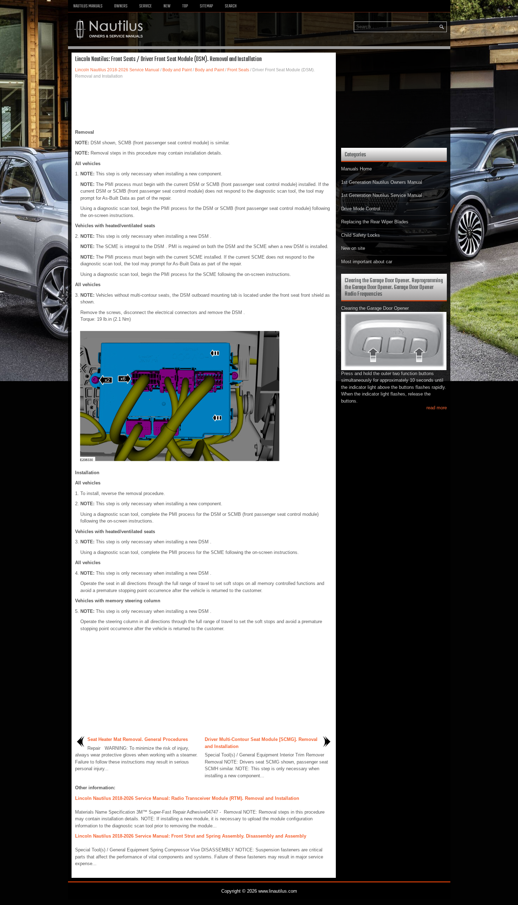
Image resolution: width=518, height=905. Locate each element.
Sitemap (206, 6)
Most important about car (366, 261)
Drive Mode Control (360, 208)
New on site (353, 248)
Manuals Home (356, 168)
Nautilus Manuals (88, 6)
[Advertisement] (203, 104)
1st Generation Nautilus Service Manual (381, 195)
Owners (121, 6)
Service (145, 6)
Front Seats (238, 69)
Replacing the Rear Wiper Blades (374, 221)
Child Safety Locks (360, 235)
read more (436, 407)
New (167, 6)
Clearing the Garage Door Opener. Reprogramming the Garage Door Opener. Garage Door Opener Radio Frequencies (394, 287)
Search (230, 6)
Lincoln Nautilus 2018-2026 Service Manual (117, 69)
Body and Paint (177, 69)
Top (185, 6)
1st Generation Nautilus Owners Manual (381, 182)
